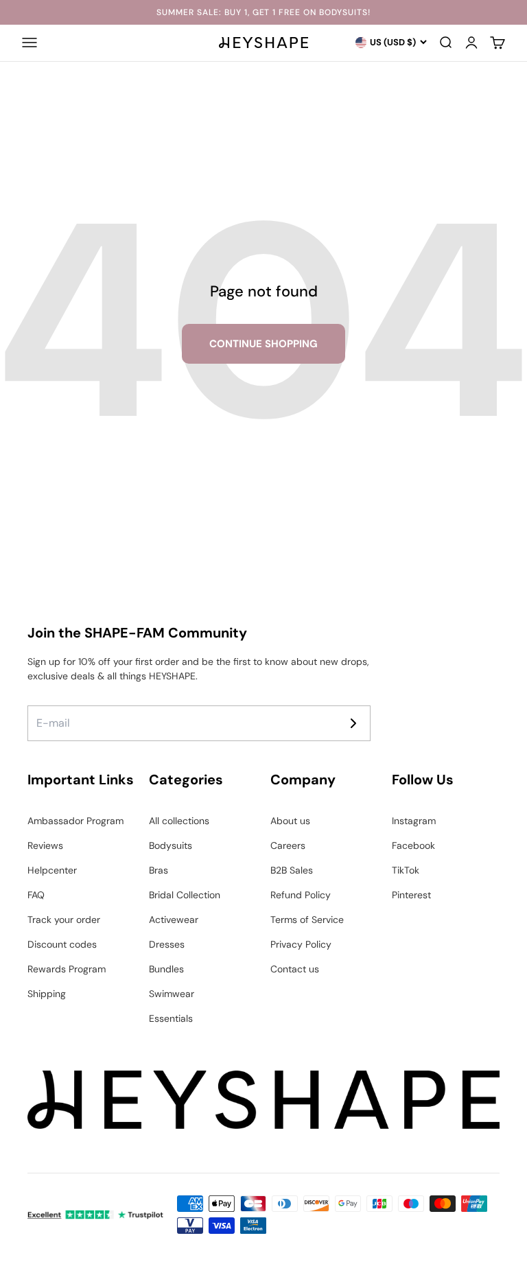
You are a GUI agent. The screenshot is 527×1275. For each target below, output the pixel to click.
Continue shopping (263, 344)
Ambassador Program (75, 821)
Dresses (167, 944)
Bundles (166, 969)
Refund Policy (300, 895)
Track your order (63, 919)
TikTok (405, 870)
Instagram (414, 821)
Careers (287, 845)
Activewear (173, 919)
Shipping (46, 993)
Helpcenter (52, 870)
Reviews (45, 845)
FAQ (36, 895)
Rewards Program (66, 969)
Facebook (413, 845)
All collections (179, 821)
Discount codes (62, 944)
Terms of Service (307, 919)
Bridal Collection (184, 895)
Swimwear (171, 993)
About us (290, 821)
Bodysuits (170, 845)
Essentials (171, 1018)
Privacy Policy (300, 944)
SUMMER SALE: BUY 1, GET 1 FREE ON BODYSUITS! (263, 12)
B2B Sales (291, 870)
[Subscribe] (353, 723)
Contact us (294, 969)
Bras (158, 870)
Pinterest (411, 895)
